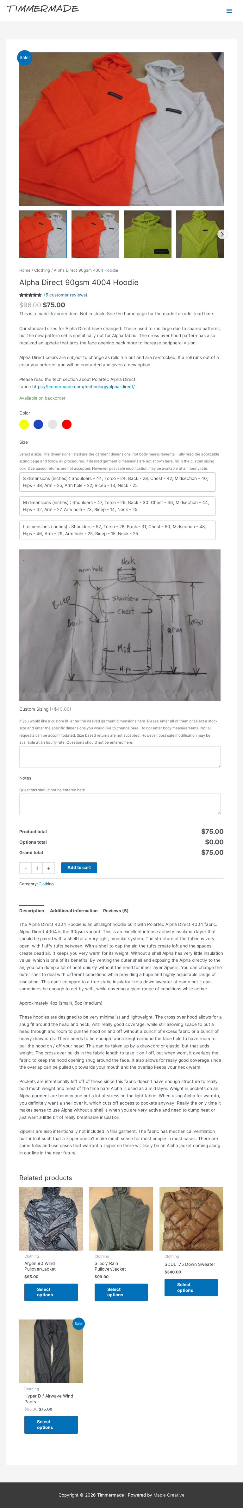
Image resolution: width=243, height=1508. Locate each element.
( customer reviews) (65, 294)
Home (24, 270)
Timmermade (42, 11)
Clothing (42, 270)
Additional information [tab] (74, 910)
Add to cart (79, 867)
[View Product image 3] (147, 234)
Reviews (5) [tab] (116, 910)
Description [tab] (31, 910)
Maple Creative (168, 1495)
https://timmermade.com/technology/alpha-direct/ (83, 386)
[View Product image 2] (95, 234)
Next (222, 234)
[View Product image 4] (200, 234)
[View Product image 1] (43, 234)
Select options (45, 1292)
